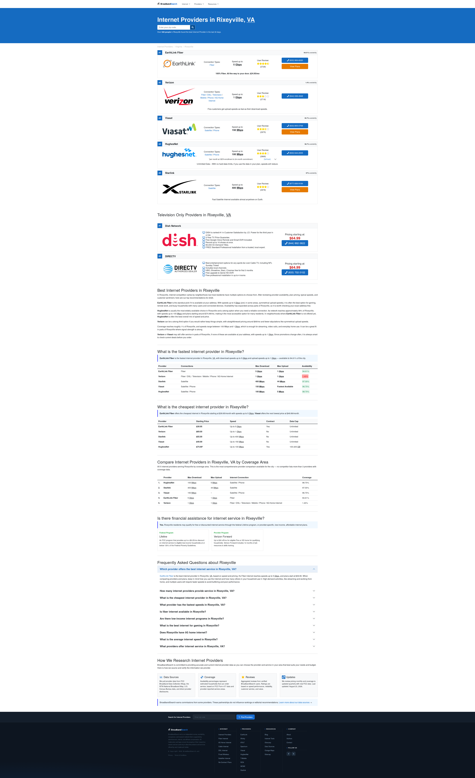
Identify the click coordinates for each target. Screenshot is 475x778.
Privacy (170, 755)
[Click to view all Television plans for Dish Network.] (180, 239)
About (289, 734)
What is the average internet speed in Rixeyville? (189, 639)
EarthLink (243, 734)
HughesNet (163, 391)
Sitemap (268, 754)
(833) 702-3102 (296, 272)
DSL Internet (222, 750)
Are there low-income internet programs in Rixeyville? (192, 618)
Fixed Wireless (223, 754)
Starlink (162, 381)
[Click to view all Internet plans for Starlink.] (179, 186)
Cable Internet (223, 746)
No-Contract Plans (225, 762)
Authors (289, 738)
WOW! (242, 766)
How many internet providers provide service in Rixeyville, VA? (197, 591)
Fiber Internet (223, 738)
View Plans (295, 66)
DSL (209, 94)
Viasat (161, 386)
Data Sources (269, 746)
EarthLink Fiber (165, 371)
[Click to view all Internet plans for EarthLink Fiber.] (179, 63)
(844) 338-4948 (296, 96)
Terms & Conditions (180, 755)
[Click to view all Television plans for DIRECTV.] (180, 268)
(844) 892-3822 (296, 243)
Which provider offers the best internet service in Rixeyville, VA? (198, 569)
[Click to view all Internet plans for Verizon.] (179, 96)
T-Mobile (243, 758)
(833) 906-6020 (296, 60)
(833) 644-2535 (296, 152)
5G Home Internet (224, 742)
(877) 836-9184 (296, 183)
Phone (211, 97)
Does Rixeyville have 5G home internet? (183, 632)
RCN (242, 762)
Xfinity (242, 738)
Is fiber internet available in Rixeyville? (183, 611)
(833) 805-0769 (296, 125)
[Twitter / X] (294, 754)
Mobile (203, 97)
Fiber (212, 64)
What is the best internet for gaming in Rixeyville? (189, 625)
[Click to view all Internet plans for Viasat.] (179, 128)
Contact (289, 742)
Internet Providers (224, 734)
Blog (266, 734)
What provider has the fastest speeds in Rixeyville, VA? (192, 604)
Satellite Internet (224, 758)
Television (217, 94)
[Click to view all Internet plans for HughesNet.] (179, 152)
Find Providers (246, 717)
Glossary (268, 742)
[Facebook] (289, 754)
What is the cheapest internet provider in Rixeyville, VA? (193, 597)
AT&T (242, 742)
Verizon (161, 376)
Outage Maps (269, 750)
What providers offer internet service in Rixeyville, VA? (192, 646)
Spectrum (243, 746)
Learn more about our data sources (294, 702)
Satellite (208, 130)
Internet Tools (269, 738)
